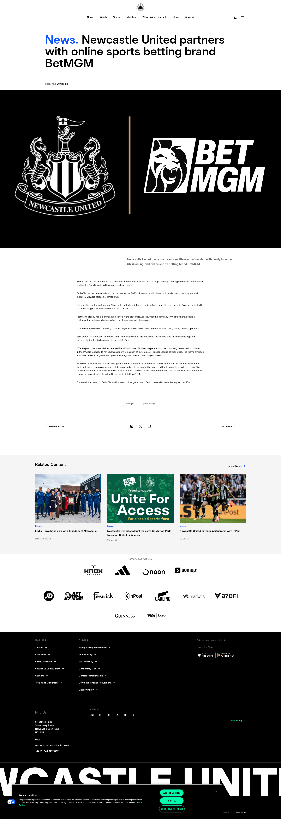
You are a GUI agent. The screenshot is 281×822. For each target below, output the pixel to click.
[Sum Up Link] (186, 570)
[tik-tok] (92, 714)
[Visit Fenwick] (103, 596)
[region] (117, 800)
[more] (242, 17)
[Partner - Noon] (153, 570)
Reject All (172, 800)
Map (37, 740)
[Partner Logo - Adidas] (123, 570)
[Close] (216, 791)
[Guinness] (125, 616)
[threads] (125, 714)
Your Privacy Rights (172, 808)
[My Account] (235, 17)
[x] (140, 426)
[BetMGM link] (73, 596)
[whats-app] (149, 426)
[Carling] (163, 596)
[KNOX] (93, 570)
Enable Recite (240, 812)
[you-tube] (100, 714)
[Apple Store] (205, 655)
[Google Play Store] (225, 655)
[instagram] (108, 714)
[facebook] (132, 426)
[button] (11, 801)
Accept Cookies (171, 792)
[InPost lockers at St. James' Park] (133, 596)
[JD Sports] (49, 596)
